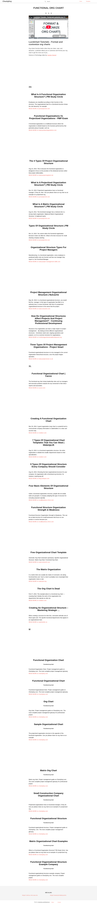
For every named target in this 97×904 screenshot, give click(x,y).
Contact (59, 902)
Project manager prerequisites (58, 895)
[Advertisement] (48, 71)
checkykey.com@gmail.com (44, 902)
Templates (88, 1)
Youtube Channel (51, 55)
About (52, 902)
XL (48, 13)
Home (81, 1)
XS (46, 13)
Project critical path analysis (30, 895)
